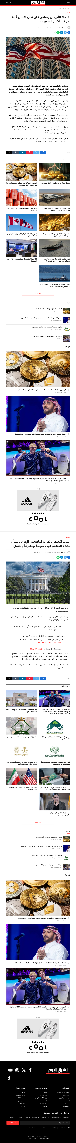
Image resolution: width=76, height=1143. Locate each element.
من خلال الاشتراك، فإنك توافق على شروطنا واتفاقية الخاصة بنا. (48, 1128)
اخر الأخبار (68, 537)
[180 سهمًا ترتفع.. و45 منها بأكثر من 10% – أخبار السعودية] (21, 248)
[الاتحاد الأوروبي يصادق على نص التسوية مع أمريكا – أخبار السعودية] (38, 58)
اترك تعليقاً (38, 293)
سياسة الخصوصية (38, 1128)
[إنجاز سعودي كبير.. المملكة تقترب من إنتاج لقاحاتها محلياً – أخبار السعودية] (54, 197)
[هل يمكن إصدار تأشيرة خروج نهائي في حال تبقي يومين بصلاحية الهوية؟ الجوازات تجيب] (54, 776)
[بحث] (7, 3)
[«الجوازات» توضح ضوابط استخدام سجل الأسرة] (21, 726)
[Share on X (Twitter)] (65, 32)
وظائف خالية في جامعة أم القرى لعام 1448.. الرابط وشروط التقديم (21, 711)
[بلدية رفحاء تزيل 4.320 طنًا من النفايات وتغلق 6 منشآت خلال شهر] (54, 726)
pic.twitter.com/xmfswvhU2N (51, 643)
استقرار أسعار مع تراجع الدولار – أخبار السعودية (55, 183)
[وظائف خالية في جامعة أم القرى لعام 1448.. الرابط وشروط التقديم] (21, 698)
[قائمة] (68, 3)
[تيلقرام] (61, 32)
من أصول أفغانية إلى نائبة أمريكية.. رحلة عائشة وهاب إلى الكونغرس (55, 814)
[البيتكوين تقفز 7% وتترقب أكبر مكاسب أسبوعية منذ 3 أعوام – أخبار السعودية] (21, 172)
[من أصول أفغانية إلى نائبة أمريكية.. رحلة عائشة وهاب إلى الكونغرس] (54, 802)
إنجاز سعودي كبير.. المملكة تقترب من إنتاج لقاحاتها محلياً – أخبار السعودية (57, 210)
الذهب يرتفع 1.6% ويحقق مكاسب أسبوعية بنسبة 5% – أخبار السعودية (56, 235)
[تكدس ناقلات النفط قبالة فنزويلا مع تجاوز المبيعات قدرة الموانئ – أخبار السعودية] (54, 248)
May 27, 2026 (36, 649)
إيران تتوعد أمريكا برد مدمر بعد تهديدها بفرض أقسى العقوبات (22, 789)
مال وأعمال (67, 13)
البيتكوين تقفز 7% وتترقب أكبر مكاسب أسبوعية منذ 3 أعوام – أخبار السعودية (21, 184)
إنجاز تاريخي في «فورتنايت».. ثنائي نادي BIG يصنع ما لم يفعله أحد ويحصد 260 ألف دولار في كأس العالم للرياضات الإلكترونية (37, 480)
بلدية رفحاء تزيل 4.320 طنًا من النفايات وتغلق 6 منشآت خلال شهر (55, 738)
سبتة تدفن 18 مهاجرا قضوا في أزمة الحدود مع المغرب (47, 336)
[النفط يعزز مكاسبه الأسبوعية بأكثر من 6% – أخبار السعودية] (21, 197)
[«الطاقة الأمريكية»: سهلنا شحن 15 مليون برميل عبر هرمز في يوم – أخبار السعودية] (54, 273)
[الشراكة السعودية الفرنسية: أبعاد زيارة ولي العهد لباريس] (66, 329)
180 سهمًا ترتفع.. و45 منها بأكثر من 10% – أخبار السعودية (22, 260)
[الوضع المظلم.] (10, 2)
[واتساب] (58, 32)
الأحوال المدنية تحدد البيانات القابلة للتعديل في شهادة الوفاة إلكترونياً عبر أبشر (22, 763)
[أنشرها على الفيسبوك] (68, 32)
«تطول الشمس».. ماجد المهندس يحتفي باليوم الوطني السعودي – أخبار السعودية (40, 434)
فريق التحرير (60, 28)
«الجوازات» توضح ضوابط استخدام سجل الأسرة (22, 737)
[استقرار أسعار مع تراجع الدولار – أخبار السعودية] (54, 172)
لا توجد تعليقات (37, 28)
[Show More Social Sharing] (54, 32)
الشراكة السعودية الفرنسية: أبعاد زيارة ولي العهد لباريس (46, 327)
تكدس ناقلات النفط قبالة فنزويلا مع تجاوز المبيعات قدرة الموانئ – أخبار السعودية (57, 260)
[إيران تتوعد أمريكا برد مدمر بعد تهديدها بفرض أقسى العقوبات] (21, 776)
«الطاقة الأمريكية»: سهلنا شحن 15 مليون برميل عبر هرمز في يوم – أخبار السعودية (55, 285)
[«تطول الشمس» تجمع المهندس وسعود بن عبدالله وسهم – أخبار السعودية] (66, 320)
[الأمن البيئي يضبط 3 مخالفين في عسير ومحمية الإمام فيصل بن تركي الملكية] (54, 751)
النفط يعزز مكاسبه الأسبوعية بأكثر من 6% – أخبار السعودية (21, 210)
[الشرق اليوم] (38, 2)
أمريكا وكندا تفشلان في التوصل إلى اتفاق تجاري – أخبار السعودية (21, 235)
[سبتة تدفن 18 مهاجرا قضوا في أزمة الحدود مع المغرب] (66, 338)
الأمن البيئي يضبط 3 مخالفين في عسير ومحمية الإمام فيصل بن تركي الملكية (55, 763)
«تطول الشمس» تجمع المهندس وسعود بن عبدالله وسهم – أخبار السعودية (41, 318)
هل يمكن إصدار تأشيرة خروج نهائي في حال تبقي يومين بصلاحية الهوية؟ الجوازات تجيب (55, 789)
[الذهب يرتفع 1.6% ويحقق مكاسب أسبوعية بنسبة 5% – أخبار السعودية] (54, 222)
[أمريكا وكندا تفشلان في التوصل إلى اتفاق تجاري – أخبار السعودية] (21, 222)
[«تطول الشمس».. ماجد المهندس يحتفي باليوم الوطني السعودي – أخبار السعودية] (38, 414)
